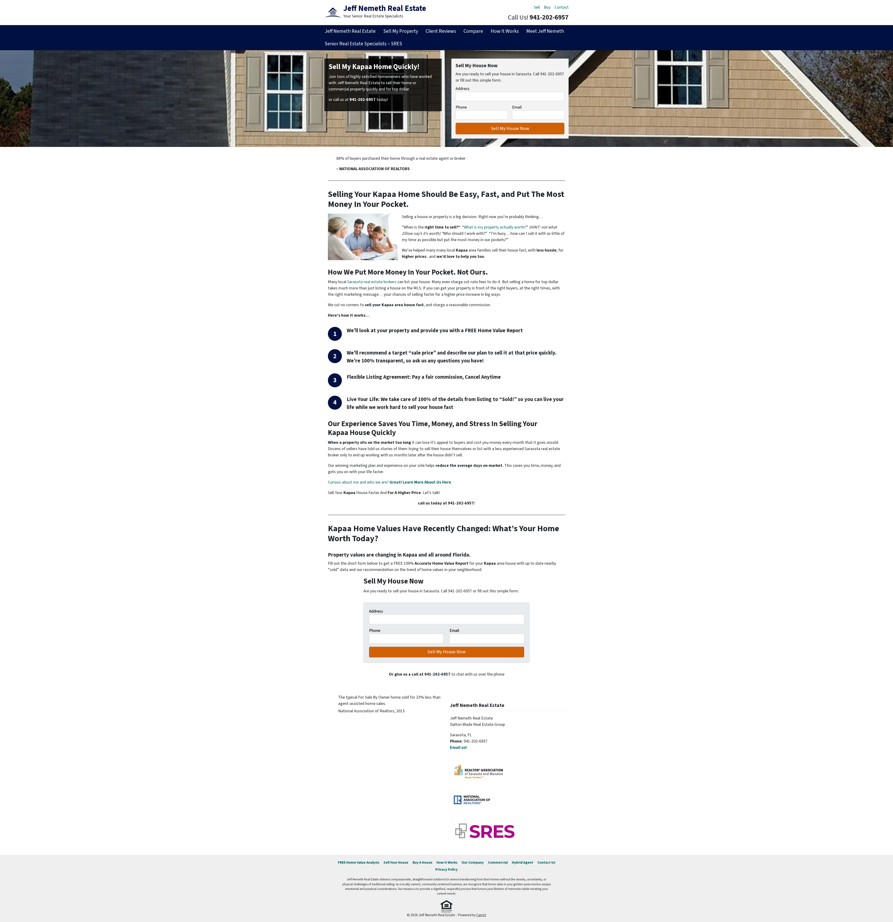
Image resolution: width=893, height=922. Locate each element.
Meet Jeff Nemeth (545, 31)
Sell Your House (395, 862)
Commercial (498, 862)
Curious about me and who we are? (359, 482)
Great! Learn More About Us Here (420, 482)
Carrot (481, 915)
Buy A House (422, 862)
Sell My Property (400, 31)
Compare (473, 31)
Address (463, 89)
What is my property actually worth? (495, 227)
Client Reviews (441, 31)
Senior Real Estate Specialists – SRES (363, 43)
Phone (461, 107)
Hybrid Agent (522, 862)
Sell (537, 7)
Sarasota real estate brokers (372, 282)
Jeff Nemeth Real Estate (350, 31)
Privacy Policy (446, 869)
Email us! (458, 747)
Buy (547, 7)
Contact (562, 7)
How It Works (505, 31)
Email (517, 107)
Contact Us (546, 862)
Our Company (473, 862)
